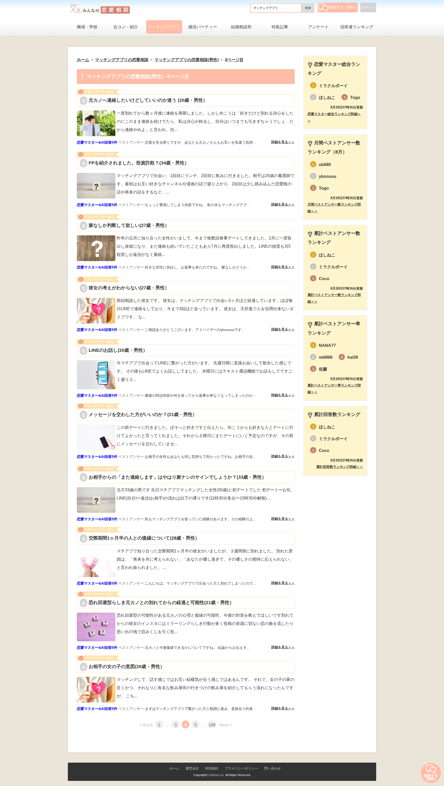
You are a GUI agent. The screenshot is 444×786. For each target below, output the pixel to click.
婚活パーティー (202, 27)
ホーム (174, 768)
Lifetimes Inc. (216, 774)
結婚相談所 (241, 27)
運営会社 (192, 768)
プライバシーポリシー (241, 768)
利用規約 (211, 768)
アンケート (318, 27)
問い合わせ (272, 768)
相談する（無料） (343, 7)
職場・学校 (87, 27)
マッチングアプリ (164, 27)
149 (212, 725)
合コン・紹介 (125, 27)
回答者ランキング (356, 27)
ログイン (368, 7)
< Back (146, 725)
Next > (225, 725)
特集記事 (280, 27)
